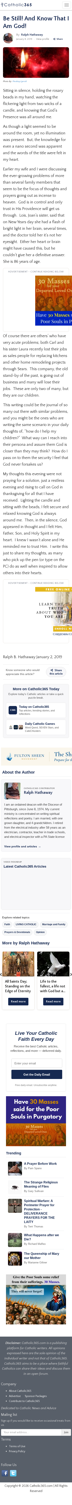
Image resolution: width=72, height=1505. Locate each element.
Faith (7, 924)
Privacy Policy (17, 1451)
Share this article (56, 672)
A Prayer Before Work (40, 1163)
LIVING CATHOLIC (26, 924)
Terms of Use (17, 1446)
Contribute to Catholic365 (24, 1401)
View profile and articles (22, 846)
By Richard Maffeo (35, 1243)
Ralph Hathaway (32, 34)
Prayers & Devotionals (17, 932)
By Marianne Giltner (35, 1262)
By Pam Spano (33, 1168)
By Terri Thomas (33, 1226)
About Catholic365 (20, 1391)
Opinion (40, 932)
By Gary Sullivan (34, 1191)
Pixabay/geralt (20, 81)
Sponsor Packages (36, 1396)
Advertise (15, 1396)
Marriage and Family (53, 924)
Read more (18, 1001)
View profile (42, 39)
